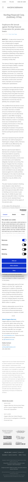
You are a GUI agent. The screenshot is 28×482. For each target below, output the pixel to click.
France (24, 454)
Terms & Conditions (13, 463)
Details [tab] (14, 214)
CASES (4, 2)
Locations (14, 452)
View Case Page (13, 34)
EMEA (20, 454)
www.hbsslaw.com (9, 335)
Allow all (14, 260)
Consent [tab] (5, 214)
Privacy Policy (17, 377)
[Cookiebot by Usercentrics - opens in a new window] (20, 210)
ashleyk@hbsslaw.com (9, 347)
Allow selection (14, 265)
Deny (14, 270)
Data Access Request (17, 464)
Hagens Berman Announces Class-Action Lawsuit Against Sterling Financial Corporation (14, 407)
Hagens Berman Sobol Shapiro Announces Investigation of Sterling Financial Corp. (14, 418)
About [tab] (23, 214)
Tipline (11, 2)
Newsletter (4, 454)
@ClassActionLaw (9, 339)
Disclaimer (19, 463)
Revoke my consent (13, 467)
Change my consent (5, 467)
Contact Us (20, 452)
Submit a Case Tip (12, 454)
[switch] (24, 245)
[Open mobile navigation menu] (3, 7)
